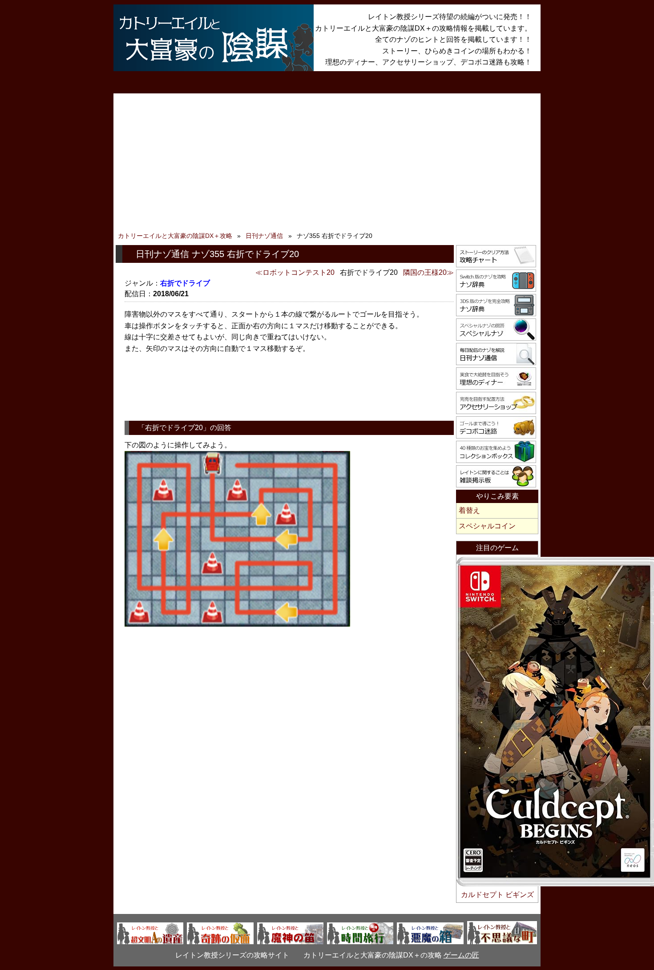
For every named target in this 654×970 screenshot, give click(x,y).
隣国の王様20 (425, 272)
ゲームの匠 (461, 955)
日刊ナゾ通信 (264, 235)
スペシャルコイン (487, 526)
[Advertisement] (327, 164)
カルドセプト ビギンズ (497, 894)
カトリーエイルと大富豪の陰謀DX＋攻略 (175, 235)
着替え (469, 510)
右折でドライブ (185, 283)
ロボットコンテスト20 (298, 272)
